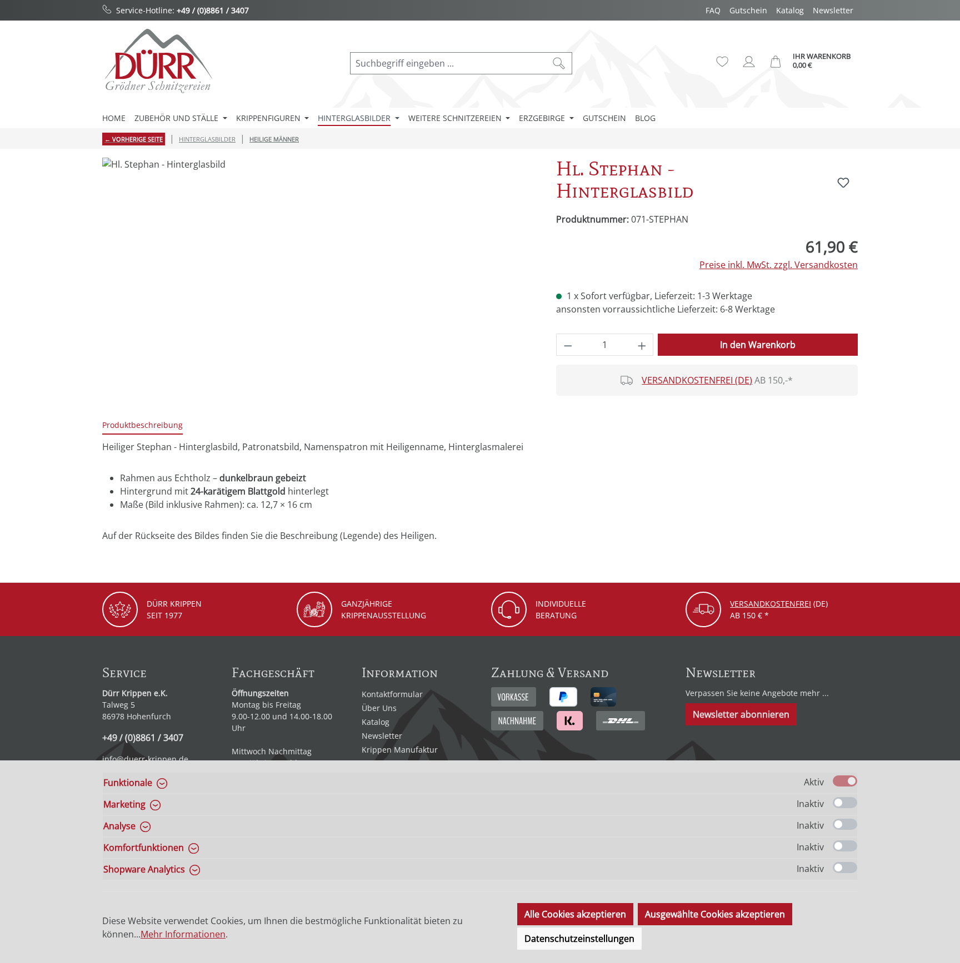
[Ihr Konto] (749, 62)
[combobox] (448, 63)
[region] (318, 277)
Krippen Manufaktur (400, 749)
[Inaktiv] (845, 802)
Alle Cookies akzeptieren (575, 914)
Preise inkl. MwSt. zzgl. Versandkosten (778, 265)
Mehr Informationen (183, 934)
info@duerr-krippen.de (145, 759)
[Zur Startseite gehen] (157, 60)
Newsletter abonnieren (741, 714)
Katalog (790, 10)
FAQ (713, 10)
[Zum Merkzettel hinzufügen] (843, 183)
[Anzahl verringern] (567, 345)
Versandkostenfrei (770, 603)
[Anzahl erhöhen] (642, 345)
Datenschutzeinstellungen (579, 938)
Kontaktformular (392, 694)
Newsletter (833, 10)
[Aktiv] (845, 780)
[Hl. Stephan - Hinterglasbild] (317, 277)
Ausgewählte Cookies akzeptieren (715, 914)
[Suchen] (559, 63)
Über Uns (379, 708)
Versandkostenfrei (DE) (697, 380)
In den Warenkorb (758, 345)
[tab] (142, 425)
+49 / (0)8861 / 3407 (213, 10)
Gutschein (748, 10)
